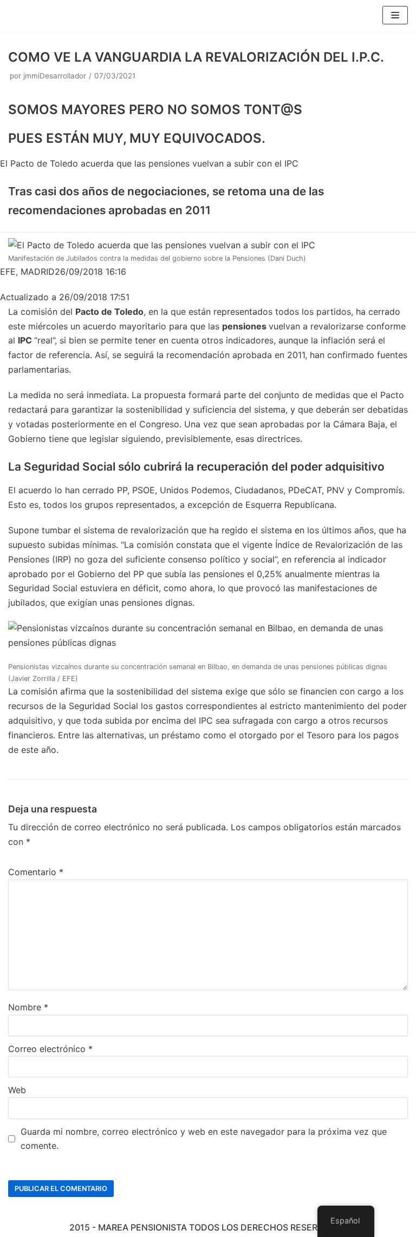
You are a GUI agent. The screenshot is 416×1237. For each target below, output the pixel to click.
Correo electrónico (50, 1048)
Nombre (28, 1007)
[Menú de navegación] (395, 15)
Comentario (35, 871)
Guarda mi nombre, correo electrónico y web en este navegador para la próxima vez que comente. (204, 1139)
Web (17, 1089)
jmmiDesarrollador (54, 75)
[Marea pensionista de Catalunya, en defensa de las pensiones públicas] (40, 15)
